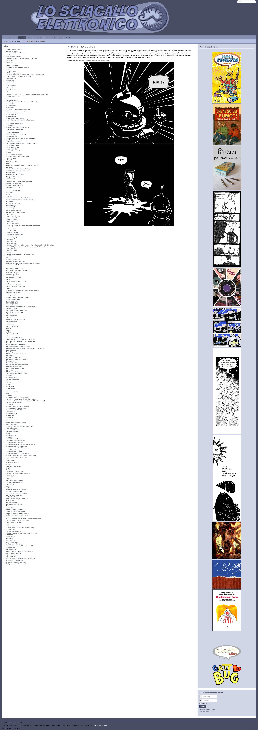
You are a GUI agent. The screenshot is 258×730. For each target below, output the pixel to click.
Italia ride (8, 279)
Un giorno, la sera (11, 529)
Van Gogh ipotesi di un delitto (14, 544)
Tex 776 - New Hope (11, 497)
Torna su (253, 728)
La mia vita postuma (11, 316)
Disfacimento (9, 125)
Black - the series (11, 85)
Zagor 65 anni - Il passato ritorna (15, 560)
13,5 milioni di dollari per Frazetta (15, 53)
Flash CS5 (9, 167)
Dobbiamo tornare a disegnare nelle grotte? (18, 127)
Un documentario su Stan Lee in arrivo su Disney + (20, 528)
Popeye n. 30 (9, 417)
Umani (7, 524)
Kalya (7, 283)
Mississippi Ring (10, 361)
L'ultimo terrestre (10, 296)
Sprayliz (8, 468)
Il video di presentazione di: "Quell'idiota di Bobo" (20, 254)
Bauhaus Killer (10, 80)
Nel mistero (9, 375)
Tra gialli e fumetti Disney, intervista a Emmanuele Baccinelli (23, 519)
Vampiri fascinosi (11, 540)
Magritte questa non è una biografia (16, 345)
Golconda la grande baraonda (14, 185)
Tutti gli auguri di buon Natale (14, 522)
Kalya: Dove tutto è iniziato (13, 285)
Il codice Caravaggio (11, 220)
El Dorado (8, 153)
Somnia (8, 464)
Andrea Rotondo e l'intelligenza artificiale (17, 67)
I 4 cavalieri (9, 196)
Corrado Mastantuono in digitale (15, 118)
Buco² (7, 91)
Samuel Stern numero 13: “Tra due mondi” (18, 453)
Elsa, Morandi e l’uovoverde (14, 154)
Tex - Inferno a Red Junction (14, 491)
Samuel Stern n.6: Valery (13, 450)
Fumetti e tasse (10, 172)
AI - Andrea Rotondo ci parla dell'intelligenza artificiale (21, 58)
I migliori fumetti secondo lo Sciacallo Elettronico (20, 200)
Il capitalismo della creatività (14, 216)
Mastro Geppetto (10, 352)
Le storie (8, 328)
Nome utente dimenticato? (207, 709)
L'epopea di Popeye (11, 294)
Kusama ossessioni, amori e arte (15, 287)
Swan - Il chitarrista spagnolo (14, 482)
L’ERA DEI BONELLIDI (12, 303)
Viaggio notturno (10, 548)
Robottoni (8, 433)
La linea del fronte (11, 314)
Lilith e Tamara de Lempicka (14, 337)
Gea (7, 180)
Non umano (9, 383)
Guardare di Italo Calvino (13, 187)
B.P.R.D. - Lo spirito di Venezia (15, 73)
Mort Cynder (9, 370)
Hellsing (8, 194)
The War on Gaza (11, 506)
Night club (8, 381)
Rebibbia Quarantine (11, 428)
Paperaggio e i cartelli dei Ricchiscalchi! (17, 397)
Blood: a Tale (9, 87)
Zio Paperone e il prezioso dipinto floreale (18, 564)
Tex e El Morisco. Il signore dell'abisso (17, 499)
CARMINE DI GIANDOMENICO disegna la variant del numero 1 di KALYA (27, 95)
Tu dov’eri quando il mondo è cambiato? (17, 520)
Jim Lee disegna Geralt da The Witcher (17, 281)
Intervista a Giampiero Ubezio (14, 268)
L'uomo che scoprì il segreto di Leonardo (17, 297)
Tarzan (7, 486)
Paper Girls (9, 395)
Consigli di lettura (11, 114)
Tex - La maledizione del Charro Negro (17, 493)
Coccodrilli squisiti (11, 105)
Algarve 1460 (9, 60)
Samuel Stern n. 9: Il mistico (14, 439)
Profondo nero (10, 421)
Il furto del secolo (11, 230)
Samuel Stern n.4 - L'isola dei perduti (16, 446)
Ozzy (7, 393)
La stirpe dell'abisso (11, 321)
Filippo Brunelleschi (11, 162)
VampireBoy (9, 538)
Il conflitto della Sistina (12, 223)
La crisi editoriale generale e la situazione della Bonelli (21, 307)
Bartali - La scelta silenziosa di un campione (18, 76)
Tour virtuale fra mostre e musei (15, 517)
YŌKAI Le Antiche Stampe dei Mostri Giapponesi (20, 551)
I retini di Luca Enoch (12, 207)
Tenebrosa (9, 488)
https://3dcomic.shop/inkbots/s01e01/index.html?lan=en (94, 60)
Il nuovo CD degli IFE (12, 238)
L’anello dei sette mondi (12, 301)
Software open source (12, 462)
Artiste (7, 69)
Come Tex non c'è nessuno (13, 113)
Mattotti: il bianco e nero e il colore (16, 354)
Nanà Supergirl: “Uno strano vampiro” (16, 374)
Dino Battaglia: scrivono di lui (14, 124)
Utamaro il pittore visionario (13, 49)
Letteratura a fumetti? (12, 334)
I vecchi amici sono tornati (13, 210)
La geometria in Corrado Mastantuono (16, 310)
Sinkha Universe (10, 461)
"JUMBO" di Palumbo (12, 51)
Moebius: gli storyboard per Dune (15, 368)
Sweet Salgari (10, 484)
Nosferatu (8, 384)
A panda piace (10, 55)
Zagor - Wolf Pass (11, 557)
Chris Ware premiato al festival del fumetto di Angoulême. (22, 102)
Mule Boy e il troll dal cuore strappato (16, 372)
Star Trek (8, 470)
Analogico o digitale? (12, 66)
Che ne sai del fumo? (12, 100)
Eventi (68, 38)
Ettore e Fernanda (11, 158)
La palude (8, 317)
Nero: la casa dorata (11, 377)
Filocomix (8, 163)
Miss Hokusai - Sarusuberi (13, 357)
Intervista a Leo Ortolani (13, 272)
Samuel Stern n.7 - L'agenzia (14, 451)
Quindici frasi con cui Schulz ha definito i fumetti (20, 426)
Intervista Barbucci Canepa (13, 278)
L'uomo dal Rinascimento (13, 299)
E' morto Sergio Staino (12, 149)
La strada (8, 323)
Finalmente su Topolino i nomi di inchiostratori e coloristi (22, 165)
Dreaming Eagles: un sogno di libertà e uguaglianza (20, 138)
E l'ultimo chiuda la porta (13, 142)
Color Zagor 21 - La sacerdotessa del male (18, 109)
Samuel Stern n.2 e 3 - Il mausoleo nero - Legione (20, 444)
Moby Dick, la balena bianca (14, 366)
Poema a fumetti (10, 412)
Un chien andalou (11, 526)
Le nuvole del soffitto (12, 326)
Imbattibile (9, 256)
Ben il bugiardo (10, 82)
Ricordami (204, 703)
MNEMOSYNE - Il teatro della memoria (17, 365)
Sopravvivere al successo (13, 466)
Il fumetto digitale (11, 229)
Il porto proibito (10, 239)
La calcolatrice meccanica (13, 305)
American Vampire (11, 64)
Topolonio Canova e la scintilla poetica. (17, 515)
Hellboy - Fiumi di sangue (13, 191)
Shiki (7, 459)
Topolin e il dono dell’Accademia (15, 509)
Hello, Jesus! (9, 192)
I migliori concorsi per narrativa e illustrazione (19, 198)
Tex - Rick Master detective (14, 495)
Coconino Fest (10, 107)
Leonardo (8, 330)
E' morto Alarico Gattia (12, 145)
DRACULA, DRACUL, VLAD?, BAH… (17, 134)
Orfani (7, 390)
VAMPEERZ (9, 535)
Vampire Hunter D (11, 537)
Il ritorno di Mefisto (11, 243)
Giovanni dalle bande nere (13, 183)
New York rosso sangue (12, 379)
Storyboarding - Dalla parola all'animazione (18, 473)
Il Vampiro (8, 252)
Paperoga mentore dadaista (14, 403)
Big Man (8, 84)
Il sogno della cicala (11, 249)
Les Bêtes (8, 332)
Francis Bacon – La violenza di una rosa (17, 171)
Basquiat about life (11, 78)
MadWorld (8, 343)
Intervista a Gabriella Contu (13, 265)
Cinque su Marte (10, 104)
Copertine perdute (11, 116)
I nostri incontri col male (13, 203)
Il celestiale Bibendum (12, 218)
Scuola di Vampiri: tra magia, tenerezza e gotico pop (21, 455)
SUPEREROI (9, 479)
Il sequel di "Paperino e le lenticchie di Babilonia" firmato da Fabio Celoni (27, 247)
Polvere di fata (10, 415)
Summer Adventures (12, 477)
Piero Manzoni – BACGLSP (14, 410)
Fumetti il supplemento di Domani (15, 174)
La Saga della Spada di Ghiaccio (15, 319)
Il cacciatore (9, 214)
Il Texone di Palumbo (12, 250)
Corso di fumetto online (42, 38)
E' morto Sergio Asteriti (12, 147)
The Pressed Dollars (11, 502)
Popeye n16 (9, 419)
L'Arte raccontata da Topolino (14, 292)
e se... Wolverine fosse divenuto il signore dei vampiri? (21, 143)
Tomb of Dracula (10, 508)
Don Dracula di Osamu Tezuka (14, 129)
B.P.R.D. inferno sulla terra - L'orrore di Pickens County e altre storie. (26, 75)
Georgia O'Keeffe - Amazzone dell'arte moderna (19, 181)
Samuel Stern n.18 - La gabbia (14, 442)
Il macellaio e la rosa (12, 232)
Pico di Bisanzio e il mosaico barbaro (16, 408)
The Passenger (10, 500)
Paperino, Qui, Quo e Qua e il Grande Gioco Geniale (21, 399)
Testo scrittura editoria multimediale (16, 490)
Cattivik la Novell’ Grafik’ (13, 96)
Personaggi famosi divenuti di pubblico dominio (19, 406)
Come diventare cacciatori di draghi (16, 111)
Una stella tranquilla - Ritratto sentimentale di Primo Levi (22, 533)
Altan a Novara (10, 62)
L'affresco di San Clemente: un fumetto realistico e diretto (22, 290)
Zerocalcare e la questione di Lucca (16, 562)
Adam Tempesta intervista (13, 56)
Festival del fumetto (58, 38)
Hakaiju (8, 189)
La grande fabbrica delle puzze (14, 312)
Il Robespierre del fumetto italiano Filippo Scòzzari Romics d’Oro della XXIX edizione (30, 245)
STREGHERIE (10, 475)
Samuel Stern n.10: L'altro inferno (15, 441)
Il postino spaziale (11, 241)
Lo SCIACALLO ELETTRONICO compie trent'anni (20, 339)
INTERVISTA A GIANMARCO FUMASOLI (18, 270)
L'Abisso (8, 288)
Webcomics (12, 38)
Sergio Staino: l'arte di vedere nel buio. (17, 457)
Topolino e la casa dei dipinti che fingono (17, 513)
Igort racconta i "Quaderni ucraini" (15, 212)
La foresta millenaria (11, 308)
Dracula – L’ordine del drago (14, 131)
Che (7, 98)
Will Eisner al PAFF (11, 549)
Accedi (203, 706)
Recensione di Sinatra (12, 432)
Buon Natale (9, 93)
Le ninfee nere (10, 325)
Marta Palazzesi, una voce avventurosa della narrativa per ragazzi (25, 348)
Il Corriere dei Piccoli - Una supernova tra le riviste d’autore (23, 225)
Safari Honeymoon (11, 435)
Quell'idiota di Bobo (11, 424)
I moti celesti (9, 201)
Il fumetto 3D (9, 227)
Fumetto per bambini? (12, 176)
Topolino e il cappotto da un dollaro (16, 511)
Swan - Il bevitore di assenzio (14, 480)
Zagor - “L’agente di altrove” (13, 553)
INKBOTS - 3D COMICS (13, 259)
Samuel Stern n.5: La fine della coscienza (18, 448)
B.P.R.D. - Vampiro (11, 71)
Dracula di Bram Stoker (12, 133)
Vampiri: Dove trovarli (12, 542)
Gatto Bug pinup (10, 178)
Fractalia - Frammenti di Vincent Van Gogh (18, 169)
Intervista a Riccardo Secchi (14, 276)
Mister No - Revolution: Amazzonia (16, 363)
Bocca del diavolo (11, 89)
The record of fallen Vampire (14, 504)
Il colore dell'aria (10, 221)
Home (5, 38)
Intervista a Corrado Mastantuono (15, 261)
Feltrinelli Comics (11, 160)
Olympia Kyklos (10, 388)
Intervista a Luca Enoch (12, 274)
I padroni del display (11, 205)
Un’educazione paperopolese (14, 531)
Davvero (8, 122)
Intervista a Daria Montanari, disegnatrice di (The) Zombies (23, 263)
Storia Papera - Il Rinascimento (15, 471)
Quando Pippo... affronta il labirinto (16, 422)
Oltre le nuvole (10, 386)
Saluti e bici (9, 437)
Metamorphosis (10, 355)
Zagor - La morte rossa (12, 555)
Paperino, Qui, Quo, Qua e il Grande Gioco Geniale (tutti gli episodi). (25, 401)
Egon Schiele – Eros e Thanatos (15, 151)
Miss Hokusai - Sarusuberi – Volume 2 (17, 359)
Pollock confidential (11, 413)
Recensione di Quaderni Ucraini (15, 430)
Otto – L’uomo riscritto (12, 392)
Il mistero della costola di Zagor (15, 234)
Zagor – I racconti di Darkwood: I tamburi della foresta (21, 558)
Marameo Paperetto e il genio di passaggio (18, 346)
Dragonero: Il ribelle (11, 136)
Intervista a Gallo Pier (12, 267)
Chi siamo (30, 38)
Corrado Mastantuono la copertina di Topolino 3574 (20, 120)
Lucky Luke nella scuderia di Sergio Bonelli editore (20, 341)
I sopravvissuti (10, 209)
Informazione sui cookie (100, 725)
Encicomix (22, 38)
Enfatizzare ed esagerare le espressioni (17, 156)
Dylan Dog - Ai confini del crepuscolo (16, 140)
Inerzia (7, 258)
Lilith (7, 336)
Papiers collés (10, 404)
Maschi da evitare (11, 350)
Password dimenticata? (206, 711)
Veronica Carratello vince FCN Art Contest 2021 (19, 546)
